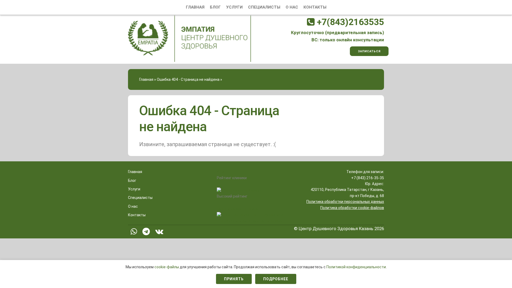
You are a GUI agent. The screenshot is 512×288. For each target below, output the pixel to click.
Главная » (147, 79)
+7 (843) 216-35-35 (367, 178)
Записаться (369, 51)
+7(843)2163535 (349, 22)
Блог (215, 7)
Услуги (234, 7)
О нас (292, 7)
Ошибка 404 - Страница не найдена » (189, 79)
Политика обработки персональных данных (345, 201)
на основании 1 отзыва (237, 209)
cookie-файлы (167, 267)
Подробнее (275, 279)
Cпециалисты (264, 7)
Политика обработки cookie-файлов (352, 208)
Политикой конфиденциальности (356, 267)
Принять (234, 279)
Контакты (314, 7)
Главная (195, 7)
